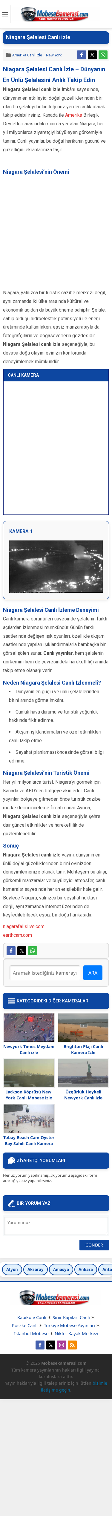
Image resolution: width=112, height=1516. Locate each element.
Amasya (61, 1269)
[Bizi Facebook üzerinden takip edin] (40, 1345)
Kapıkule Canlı (31, 1317)
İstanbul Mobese (31, 1333)
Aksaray (35, 1269)
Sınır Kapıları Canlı (71, 1317)
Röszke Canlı (25, 1325)
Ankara (86, 1269)
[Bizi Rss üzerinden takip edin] (72, 1345)
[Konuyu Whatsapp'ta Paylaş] (103, 54)
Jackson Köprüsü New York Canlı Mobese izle (29, 1095)
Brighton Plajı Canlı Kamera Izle (83, 1049)
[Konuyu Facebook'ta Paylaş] (81, 54)
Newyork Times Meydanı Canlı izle (28, 1049)
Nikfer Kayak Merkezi (76, 1333)
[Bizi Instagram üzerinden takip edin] (61, 1345)
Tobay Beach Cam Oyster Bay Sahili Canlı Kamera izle (28, 1143)
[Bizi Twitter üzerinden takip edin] (50, 1345)
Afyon (12, 1269)
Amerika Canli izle (27, 55)
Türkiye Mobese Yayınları (69, 1325)
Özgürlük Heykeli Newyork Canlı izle (83, 1095)
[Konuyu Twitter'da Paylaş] (92, 54)
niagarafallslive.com (24, 926)
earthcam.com (17, 935)
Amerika (73, 115)
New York (54, 55)
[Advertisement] (56, 233)
